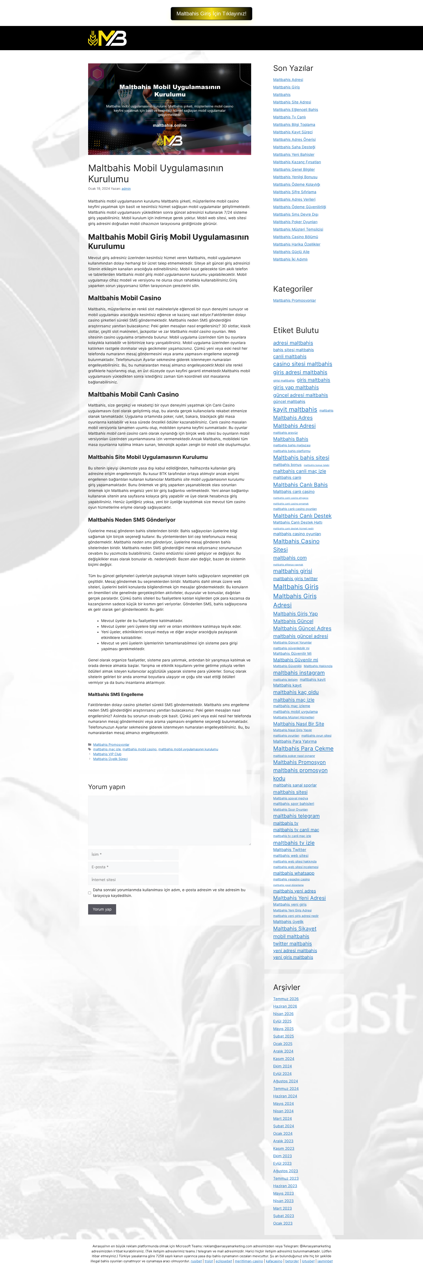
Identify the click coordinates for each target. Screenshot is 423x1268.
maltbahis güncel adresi (300, 636)
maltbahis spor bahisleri (293, 803)
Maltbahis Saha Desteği (294, 147)
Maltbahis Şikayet (294, 928)
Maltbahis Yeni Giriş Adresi (292, 910)
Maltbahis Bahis (290, 439)
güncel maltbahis (289, 401)
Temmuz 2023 (286, 1178)
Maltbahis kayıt (287, 685)
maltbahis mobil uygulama (295, 711)
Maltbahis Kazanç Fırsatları (297, 162)
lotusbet (308, 1261)
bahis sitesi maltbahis (293, 349)
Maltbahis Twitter (289, 849)
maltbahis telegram (296, 816)
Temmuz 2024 (286, 1088)
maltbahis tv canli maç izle (292, 836)
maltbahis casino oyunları (297, 533)
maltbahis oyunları (286, 735)
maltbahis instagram (299, 672)
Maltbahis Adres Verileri (294, 199)
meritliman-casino (249, 1261)
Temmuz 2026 (286, 999)
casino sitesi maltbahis (302, 364)
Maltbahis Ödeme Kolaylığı (296, 184)
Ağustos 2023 (285, 1171)
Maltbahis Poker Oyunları (295, 222)
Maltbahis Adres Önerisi (294, 139)
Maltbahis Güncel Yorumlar (292, 642)
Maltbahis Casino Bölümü (295, 237)
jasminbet (325, 1261)
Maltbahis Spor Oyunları (290, 809)
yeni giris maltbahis (293, 957)
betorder (292, 1261)
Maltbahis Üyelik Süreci (110, 759)
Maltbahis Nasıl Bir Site (298, 724)
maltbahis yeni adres (294, 891)
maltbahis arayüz (285, 432)
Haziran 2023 (285, 1186)
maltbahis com (290, 558)
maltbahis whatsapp (293, 873)
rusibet (196, 1261)
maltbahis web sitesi (290, 855)
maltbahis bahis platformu (291, 451)
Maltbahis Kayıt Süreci (293, 132)
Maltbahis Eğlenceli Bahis (295, 109)
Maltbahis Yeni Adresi (299, 898)
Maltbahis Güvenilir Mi (292, 653)
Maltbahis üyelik (288, 921)
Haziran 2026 (285, 1006)
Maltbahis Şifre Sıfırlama (294, 192)
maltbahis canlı (287, 477)
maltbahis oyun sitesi (316, 735)
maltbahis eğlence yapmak (288, 564)
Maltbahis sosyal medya (290, 798)
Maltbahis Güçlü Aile (291, 252)
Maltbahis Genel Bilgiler (294, 169)
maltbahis (326, 410)
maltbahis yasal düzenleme (288, 885)
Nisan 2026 (283, 1014)
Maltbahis (282, 94)
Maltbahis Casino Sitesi (296, 545)
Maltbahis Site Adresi (292, 102)
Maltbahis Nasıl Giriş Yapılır (292, 730)
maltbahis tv (285, 823)
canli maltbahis (289, 356)
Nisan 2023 (283, 1201)
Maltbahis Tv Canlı (289, 117)
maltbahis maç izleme (291, 706)
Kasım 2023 (283, 1148)
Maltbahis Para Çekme (303, 748)
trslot (209, 1261)
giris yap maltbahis (296, 387)
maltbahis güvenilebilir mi (291, 648)
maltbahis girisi (292, 571)
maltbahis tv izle (294, 842)
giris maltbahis (313, 380)
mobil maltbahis (291, 936)
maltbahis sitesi (290, 792)
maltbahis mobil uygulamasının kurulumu (188, 749)
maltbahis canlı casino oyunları (295, 509)
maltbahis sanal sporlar (295, 785)
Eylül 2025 (282, 1021)
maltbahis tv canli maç (296, 829)
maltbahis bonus (287, 464)
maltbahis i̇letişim (285, 679)
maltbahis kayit (313, 679)
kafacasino (274, 1261)
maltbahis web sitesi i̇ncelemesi (295, 867)
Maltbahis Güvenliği (287, 666)
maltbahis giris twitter (295, 578)
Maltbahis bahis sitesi (301, 457)
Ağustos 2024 (285, 1081)
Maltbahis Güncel (293, 621)
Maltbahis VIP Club (107, 754)
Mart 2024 (282, 1118)
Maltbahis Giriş (286, 87)
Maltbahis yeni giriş (290, 904)
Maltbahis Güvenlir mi (295, 660)
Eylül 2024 (282, 1073)
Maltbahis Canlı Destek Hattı (297, 522)
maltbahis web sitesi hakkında (295, 861)
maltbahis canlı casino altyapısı (290, 498)
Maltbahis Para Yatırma (295, 741)
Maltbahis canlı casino (294, 491)
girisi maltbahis (284, 380)
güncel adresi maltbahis (300, 395)
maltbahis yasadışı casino (291, 879)
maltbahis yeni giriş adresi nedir (296, 916)
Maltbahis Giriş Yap (295, 614)
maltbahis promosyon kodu (300, 774)
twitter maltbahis (292, 943)
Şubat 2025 (283, 1036)
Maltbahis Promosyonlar (111, 744)
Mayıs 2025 (283, 1029)
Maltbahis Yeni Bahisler (293, 154)
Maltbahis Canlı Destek (302, 515)
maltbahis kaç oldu (296, 692)
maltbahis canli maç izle (299, 471)
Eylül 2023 (282, 1163)
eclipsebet (224, 1261)
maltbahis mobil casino (139, 749)
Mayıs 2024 (283, 1103)
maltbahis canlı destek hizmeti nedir (293, 528)
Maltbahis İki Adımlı (290, 259)
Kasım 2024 (283, 1058)
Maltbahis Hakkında (318, 666)
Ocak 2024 (283, 1133)
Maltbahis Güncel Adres (302, 628)
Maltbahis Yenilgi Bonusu (295, 177)
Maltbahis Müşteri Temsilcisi (298, 229)
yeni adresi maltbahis (295, 950)
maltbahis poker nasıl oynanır (294, 756)
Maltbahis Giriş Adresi (295, 600)
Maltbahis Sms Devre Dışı (295, 214)
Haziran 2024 (285, 1096)
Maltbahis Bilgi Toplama (294, 124)
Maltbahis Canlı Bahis (300, 484)
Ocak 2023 (283, 1223)
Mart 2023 (282, 1208)
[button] (211, 13)
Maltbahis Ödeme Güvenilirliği (299, 207)
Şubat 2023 (283, 1216)
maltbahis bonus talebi (316, 465)
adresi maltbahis (293, 343)
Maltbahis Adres (293, 417)
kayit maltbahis (295, 409)
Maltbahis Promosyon (299, 762)
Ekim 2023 (282, 1156)
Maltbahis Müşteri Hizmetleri (293, 717)
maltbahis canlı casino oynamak (291, 503)
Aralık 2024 (283, 1051)
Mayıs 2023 (283, 1193)
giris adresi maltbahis (300, 372)
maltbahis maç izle (107, 749)
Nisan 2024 (283, 1111)
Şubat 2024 (283, 1126)
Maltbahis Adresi (288, 79)
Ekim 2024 (282, 1066)
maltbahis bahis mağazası (291, 445)
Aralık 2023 (283, 1141)
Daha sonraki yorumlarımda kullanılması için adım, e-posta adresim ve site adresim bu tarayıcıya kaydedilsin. (169, 893)
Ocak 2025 (282, 1044)
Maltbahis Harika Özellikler (296, 244)
